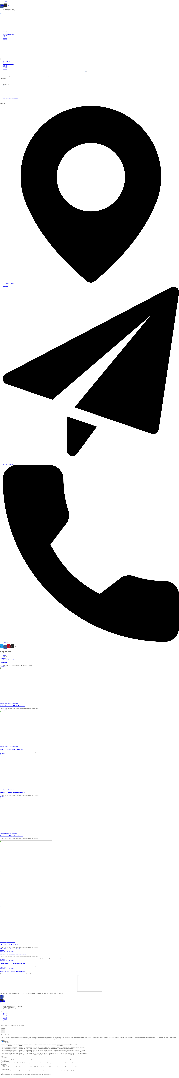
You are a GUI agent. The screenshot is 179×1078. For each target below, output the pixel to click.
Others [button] (2, 1072)
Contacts (5, 39)
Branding (5, 35)
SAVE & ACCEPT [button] (5, 1076)
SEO (4, 33)
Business (2, 796)
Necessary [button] (3, 1040)
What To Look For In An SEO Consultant (12, 944)
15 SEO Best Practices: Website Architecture (10, 98)
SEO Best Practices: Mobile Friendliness (11, 749)
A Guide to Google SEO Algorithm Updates (12, 792)
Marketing (2, 666)
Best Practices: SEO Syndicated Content (11, 836)
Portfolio (5, 36)
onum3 (1, 659)
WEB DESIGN (6, 31)
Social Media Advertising (8, 34)
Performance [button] (4, 1060)
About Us (5, 38)
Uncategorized (3, 658)
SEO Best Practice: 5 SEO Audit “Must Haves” (13, 954)
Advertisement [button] (4, 1068)
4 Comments (15, 703)
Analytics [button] (3, 1064)
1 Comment (15, 659)
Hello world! (5, 81)
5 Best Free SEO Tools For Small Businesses (12, 971)
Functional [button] (3, 1056)
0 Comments (15, 746)
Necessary (5, 1041)
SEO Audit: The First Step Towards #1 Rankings (11, 948)
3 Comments (15, 789)
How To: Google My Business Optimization (12, 963)
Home (4, 655)
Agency (1, 967)
